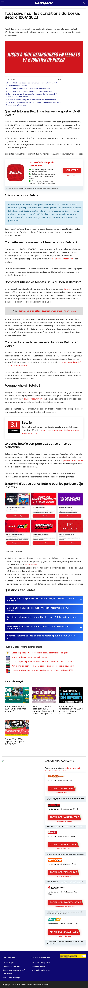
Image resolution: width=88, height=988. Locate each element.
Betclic (66, 289)
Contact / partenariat (41, 970)
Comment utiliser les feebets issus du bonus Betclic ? (30, 91)
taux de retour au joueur (34, 399)
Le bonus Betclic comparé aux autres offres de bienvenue (32, 100)
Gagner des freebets (11, 966)
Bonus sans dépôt (10, 974)
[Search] (84, 3)
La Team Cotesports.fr (41, 963)
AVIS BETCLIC (72, 175)
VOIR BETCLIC (72, 170)
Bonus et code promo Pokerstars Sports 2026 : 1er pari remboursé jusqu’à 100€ (70, 710)
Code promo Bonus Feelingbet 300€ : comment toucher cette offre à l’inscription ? (44, 710)
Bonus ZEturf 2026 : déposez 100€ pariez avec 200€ (15, 741)
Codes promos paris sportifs (14, 970)
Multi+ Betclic (31, 564)
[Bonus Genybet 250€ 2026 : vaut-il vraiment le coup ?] (17, 688)
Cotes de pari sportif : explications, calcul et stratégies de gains (40, 653)
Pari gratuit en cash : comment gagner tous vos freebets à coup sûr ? (43, 666)
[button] (44, 599)
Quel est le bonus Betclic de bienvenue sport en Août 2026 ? (32, 83)
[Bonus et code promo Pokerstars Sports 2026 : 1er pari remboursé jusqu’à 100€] (71, 688)
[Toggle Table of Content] (58, 80)
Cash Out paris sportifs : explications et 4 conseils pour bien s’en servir (43, 661)
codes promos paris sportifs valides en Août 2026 (62, 769)
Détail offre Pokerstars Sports (65, 906)
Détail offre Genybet (63, 936)
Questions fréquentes (17, 105)
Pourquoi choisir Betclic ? (18, 97)
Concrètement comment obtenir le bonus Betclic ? (29, 88)
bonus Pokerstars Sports (63, 259)
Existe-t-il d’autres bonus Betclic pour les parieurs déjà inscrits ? (34, 102)
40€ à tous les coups (11, 977)
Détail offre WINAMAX (64, 821)
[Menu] (3, 3)
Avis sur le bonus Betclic (17, 85)
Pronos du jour (8, 963)
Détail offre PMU (61, 793)
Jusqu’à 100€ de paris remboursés (41, 164)
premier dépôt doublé (73, 460)
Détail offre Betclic (63, 849)
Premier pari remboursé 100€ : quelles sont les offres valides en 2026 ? (43, 670)
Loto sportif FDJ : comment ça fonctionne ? (31, 657)
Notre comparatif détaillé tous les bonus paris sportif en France (47, 311)
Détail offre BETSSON (63, 876)
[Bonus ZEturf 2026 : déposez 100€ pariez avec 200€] (17, 721)
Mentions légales (39, 966)
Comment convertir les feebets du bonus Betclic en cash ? (32, 94)
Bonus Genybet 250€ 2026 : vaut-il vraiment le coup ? (16, 708)
